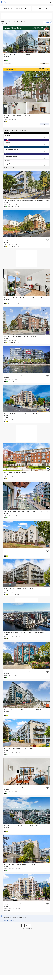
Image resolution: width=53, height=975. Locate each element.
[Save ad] (47, 55)
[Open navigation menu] (50, 2)
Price (34, 8)
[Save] (50, 8)
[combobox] (15, 8)
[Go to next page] (29, 925)
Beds (40, 8)
